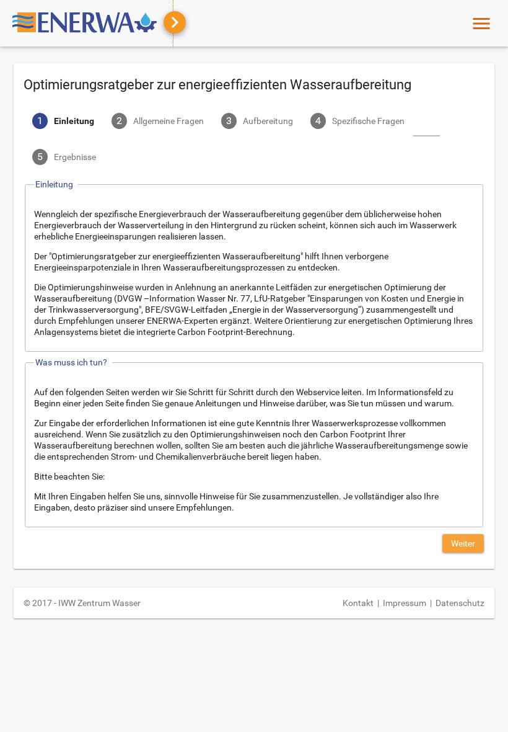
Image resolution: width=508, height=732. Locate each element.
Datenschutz (460, 603)
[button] (463, 543)
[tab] (63, 122)
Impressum (404, 603)
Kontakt (358, 603)
